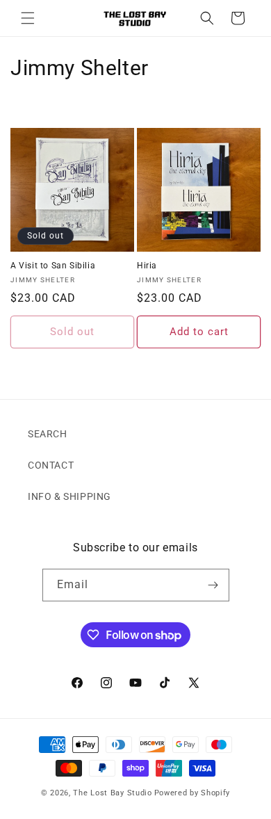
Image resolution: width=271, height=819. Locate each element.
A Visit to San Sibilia (52, 265)
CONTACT (51, 465)
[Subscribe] (213, 585)
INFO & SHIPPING (69, 496)
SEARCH (47, 433)
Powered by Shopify (192, 792)
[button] (28, 18)
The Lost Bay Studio (112, 792)
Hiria (147, 265)
